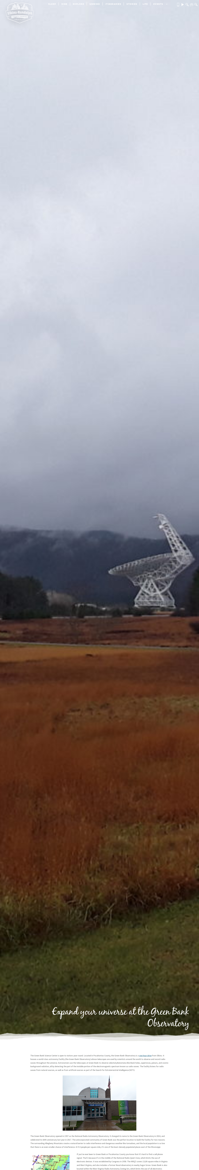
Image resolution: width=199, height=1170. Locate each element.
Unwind (95, 4)
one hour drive (145, 1055)
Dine (64, 4)
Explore (78, 4)
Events (158, 4)
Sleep (52, 4)
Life (145, 4)
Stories (132, 4)
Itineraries (113, 4)
